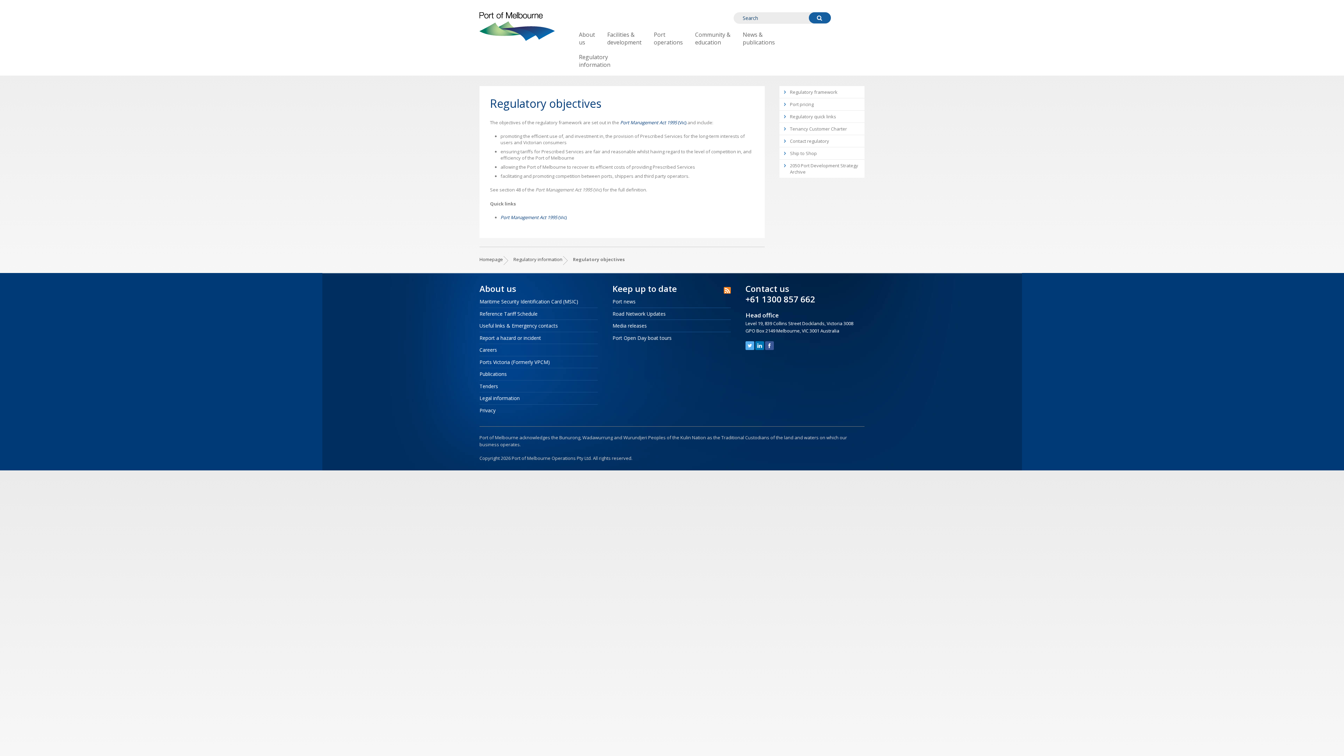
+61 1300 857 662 (780, 299)
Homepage (491, 259)
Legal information (499, 398)
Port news (624, 301)
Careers (488, 349)
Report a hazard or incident (510, 338)
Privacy (487, 410)
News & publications (759, 38)
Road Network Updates (639, 313)
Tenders (488, 386)
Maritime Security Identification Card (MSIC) (528, 301)
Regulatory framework (814, 92)
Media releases (629, 325)
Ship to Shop (803, 153)
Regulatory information (594, 61)
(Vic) (681, 122)
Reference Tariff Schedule (508, 313)
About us (587, 38)
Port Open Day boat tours (642, 338)
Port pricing (802, 104)
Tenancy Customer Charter (818, 129)
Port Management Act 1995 (648, 122)
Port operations (668, 38)
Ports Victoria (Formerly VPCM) (514, 362)
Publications (493, 374)
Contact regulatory (809, 141)
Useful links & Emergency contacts (518, 325)
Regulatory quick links (813, 116)
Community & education (712, 38)
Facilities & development (624, 38)
